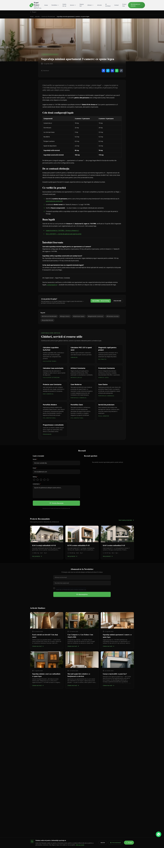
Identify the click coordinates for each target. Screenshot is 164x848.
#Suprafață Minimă (47, 320)
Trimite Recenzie (57, 503)
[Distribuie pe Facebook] (103, 70)
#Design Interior (65, 316)
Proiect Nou (124, 5)
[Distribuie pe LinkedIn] (112, 70)
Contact (116, 5)
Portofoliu (54, 5)
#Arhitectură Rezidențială (49, 316)
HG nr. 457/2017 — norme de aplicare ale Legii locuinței (63, 234)
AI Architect (108, 5)
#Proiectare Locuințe (112, 316)
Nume (35, 459)
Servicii (72, 5)
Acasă (31, 16)
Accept (130, 842)
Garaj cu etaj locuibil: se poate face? (115, 674)
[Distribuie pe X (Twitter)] (108, 70)
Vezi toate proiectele (125, 520)
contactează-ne (52, 285)
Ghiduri (89, 5)
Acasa (46, 5)
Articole (99, 5)
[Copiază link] (121, 70)
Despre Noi (82, 5)
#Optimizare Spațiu (78, 316)
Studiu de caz (64, 5)
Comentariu (37, 484)
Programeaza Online (135, 5)
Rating (35, 477)
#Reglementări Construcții (95, 316)
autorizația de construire (54, 201)
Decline (103, 842)
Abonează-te (83, 594)
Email (35, 468)
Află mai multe (80, 845)
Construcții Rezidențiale (48, 16)
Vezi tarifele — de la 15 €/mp (100, 301)
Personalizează (116, 842)
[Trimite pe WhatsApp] (116, 70)
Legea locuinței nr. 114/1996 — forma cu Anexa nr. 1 (62, 230)
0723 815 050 (117, 301)
